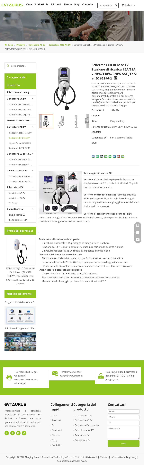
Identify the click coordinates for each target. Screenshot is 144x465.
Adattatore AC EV (17, 193)
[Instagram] (18, 433)
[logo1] (15, 404)
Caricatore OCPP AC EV (19, 148)
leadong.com (80, 460)
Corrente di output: (98, 113)
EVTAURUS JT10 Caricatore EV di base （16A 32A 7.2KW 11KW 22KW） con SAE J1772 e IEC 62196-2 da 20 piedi (20, 276)
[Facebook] (6, 433)
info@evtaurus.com (71, 371)
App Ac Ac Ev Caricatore (20, 143)
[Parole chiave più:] (115, 5)
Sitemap (104, 457)
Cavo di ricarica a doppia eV (21, 176)
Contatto (56, 445)
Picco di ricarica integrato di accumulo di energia (21, 120)
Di (53, 425)
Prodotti (56, 420)
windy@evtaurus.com (71, 375)
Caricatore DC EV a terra (20, 109)
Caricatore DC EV (16, 98)
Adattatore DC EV (17, 198)
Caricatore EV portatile (20, 153)
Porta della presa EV (18, 220)
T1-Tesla (13, 203)
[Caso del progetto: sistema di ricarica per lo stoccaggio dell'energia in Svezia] (20, 347)
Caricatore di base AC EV (20, 132)
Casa (54, 415)
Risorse (56, 435)
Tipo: (94, 121)
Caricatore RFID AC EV (19, 138)
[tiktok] (24, 433)
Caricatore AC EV (16, 127)
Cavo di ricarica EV (17, 170)
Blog (54, 440)
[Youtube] (12, 433)
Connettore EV (15, 209)
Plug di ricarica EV (17, 214)
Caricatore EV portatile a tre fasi (22, 164)
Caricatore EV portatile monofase (22, 159)
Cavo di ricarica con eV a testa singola (22, 181)
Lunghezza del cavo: (99, 140)
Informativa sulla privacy (124, 457)
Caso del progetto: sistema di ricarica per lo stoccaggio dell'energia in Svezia (20, 351)
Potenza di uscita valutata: (101, 129)
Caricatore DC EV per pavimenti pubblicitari (22, 114)
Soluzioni (57, 430)
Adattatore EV (15, 187)
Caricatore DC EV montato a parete (22, 104)
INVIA (123, 443)
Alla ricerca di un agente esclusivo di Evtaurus (21, 92)
